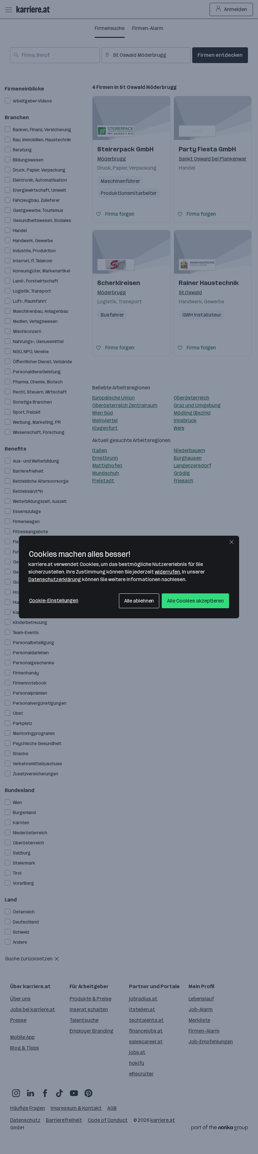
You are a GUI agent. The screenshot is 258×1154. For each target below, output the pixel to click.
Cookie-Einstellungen (53, 600)
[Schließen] (231, 542)
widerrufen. (168, 572)
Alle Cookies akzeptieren (195, 601)
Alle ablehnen (139, 601)
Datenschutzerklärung (54, 579)
